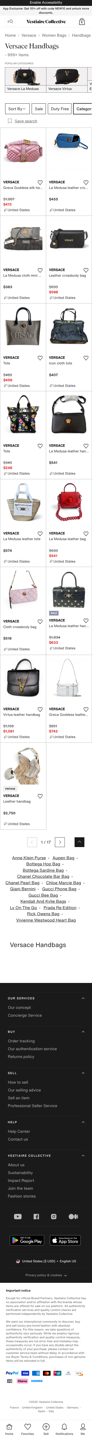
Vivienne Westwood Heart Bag (46, 920)
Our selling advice (24, 1090)
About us (16, 1165)
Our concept (19, 1007)
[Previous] (32, 842)
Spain (41, 1411)
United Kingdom (32, 1407)
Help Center (19, 1131)
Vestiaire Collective (29, 1156)
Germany (73, 1407)
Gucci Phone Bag (59, 889)
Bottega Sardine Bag (43, 870)
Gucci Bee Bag (43, 895)
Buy (11, 1032)
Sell (12, 1073)
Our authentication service (32, 1049)
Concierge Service (25, 1015)
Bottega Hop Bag (43, 864)
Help (12, 1122)
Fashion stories (22, 1196)
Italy (51, 1411)
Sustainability (20, 1173)
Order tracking (21, 1041)
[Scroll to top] (79, 842)
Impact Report (21, 1180)
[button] (82, 21)
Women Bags (54, 35)
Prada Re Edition (59, 908)
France (14, 1407)
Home (10, 35)
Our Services (21, 998)
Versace (28, 35)
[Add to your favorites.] (40, 182)
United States (55, 1407)
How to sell (18, 1082)
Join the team (20, 1188)
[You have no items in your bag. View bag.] (82, 21)
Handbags (81, 35)
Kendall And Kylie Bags (43, 901)
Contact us (18, 1139)
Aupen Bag (63, 858)
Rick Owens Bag (43, 914)
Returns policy (21, 1056)
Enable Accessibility (46, 2)
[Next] (60, 842)
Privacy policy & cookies (44, 1275)
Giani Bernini (23, 889)
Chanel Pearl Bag (22, 883)
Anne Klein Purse (29, 858)
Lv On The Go (23, 908)
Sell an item (18, 1098)
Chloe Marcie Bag (63, 883)
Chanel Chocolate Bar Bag (43, 876)
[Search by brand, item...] (10, 21)
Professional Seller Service (32, 1106)
